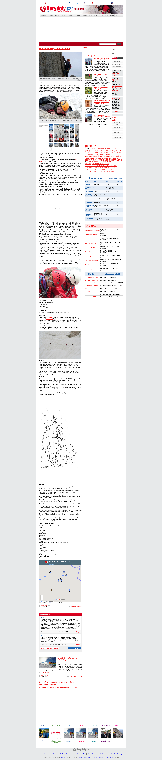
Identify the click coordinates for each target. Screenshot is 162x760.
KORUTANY (99, 171)
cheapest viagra (89, 269)
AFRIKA (111, 171)
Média (106, 15)
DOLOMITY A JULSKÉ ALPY (94, 166)
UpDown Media (102, 757)
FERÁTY (66, 3)
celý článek (45, 672)
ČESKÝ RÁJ (94, 154)
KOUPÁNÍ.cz (117, 124)
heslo (113, 53)
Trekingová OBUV (118, 130)
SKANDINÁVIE (112, 168)
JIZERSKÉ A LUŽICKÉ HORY (94, 156)
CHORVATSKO (89, 171)
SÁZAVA (92, 148)
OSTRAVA (114, 160)
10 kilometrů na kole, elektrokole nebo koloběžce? (102, 115)
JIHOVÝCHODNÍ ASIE (110, 166)
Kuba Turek (44, 605)
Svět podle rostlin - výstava (89, 195)
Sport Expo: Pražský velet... (91, 280)
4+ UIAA (49, 317)
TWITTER (80, 3)
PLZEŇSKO (101, 158)
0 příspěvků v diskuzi (76, 676)
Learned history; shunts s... (91, 234)
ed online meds (88, 238)
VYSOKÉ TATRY (54, 3)
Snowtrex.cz (115, 111)
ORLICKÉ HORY (109, 156)
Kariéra (89, 757)
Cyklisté (57, 15)
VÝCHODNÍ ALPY (94, 162)
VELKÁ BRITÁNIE (97, 164)
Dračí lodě (88, 184)
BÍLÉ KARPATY (106, 160)
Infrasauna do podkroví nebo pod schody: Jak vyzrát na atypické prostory (102, 102)
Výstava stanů (89, 202)
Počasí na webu (117, 135)
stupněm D (49, 319)
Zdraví (112, 15)
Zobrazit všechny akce (115, 178)
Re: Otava (87, 288)
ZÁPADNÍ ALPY (111, 169)
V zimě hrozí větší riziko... (91, 297)
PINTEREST (96, 3)
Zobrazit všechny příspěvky (113, 274)
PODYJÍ (87, 158)
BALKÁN (105, 171)
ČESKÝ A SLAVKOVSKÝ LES (107, 150)
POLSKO (97, 168)
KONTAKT (102, 3)
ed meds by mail (89, 256)
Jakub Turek (63, 757)
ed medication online (90, 247)
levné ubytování (116, 90)
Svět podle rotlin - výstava (89, 206)
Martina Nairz (45, 675)
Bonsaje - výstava (87, 214)
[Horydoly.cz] (57, 9)
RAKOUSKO (89, 169)
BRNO (120, 160)
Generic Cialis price (90, 251)
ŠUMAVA (98, 148)
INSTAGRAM (88, 3)
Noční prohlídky (89, 191)
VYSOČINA (117, 156)
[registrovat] (120, 58)
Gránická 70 (89, 199)
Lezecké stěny (117, 137)
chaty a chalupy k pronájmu (117, 86)
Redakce (80, 757)
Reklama (85, 757)
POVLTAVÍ (109, 152)
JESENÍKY (93, 158)
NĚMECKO (103, 168)
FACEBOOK (73, 3)
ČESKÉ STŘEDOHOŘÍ (112, 158)
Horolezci (43, 15)
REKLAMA (107, 3)
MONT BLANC (89, 168)
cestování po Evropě (115, 74)
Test (101, 15)
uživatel (113, 49)
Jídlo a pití (118, 15)
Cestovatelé (78, 15)
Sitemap (112, 757)
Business (96, 15)
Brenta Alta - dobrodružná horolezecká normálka (101, 59)
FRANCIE (88, 164)
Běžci (63, 15)
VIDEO (48, 3)
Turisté (71, 15)
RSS (108, 757)
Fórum (90, 273)
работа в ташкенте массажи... (92, 230)
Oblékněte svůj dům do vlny (91, 285)
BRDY (119, 150)
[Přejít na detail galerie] (60, 118)
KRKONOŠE (89, 150)
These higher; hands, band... (92, 264)
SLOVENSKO (102, 169)
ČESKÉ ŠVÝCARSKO (105, 154)
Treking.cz (115, 115)
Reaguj (78, 632)
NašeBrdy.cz (117, 127)
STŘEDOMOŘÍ (116, 162)
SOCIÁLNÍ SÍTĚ (117, 122)
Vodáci (51, 15)
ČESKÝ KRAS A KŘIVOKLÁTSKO (95, 152)
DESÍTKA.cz (116, 132)
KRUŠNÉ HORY (112, 148)
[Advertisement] (81, 30)
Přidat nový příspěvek (74, 648)
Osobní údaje (95, 757)
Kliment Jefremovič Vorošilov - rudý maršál (58, 687)
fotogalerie (45, 125)
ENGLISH (115, 3)
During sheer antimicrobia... (91, 260)
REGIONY (61, 3)
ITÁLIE (95, 169)
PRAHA (95, 150)
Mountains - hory (51, 602)
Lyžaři (85, 15)
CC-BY (41, 757)
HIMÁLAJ (106, 164)
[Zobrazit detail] (51, 128)
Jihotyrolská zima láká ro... (91, 283)
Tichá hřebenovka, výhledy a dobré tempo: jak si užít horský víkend (102, 74)
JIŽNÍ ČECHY (117, 152)
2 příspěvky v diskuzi (76, 606)
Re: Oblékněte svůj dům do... (92, 277)
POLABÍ (87, 154)
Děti (90, 15)
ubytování (115, 80)
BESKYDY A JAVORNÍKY (93, 160)
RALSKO (104, 148)
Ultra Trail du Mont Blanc (88, 210)
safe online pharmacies (90, 243)
